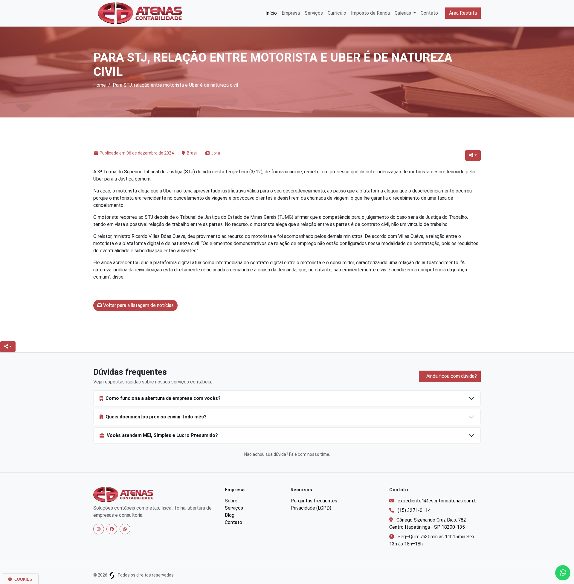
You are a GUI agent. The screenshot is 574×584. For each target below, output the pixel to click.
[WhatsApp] (125, 529)
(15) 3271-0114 (414, 510)
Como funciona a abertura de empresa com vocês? (163, 398)
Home (99, 85)
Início (271, 13)
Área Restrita (463, 13)
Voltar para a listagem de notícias (138, 305)
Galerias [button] (403, 13)
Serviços (314, 13)
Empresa (291, 13)
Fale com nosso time (309, 454)
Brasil (192, 153)
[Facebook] (111, 529)
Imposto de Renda (370, 13)
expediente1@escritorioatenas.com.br (438, 501)
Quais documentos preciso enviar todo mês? (156, 417)
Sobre (231, 501)
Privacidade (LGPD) (311, 508)
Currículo (337, 13)
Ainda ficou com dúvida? (451, 376)
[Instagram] (98, 529)
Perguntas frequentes (314, 501)
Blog (229, 515)
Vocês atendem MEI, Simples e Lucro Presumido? (162, 435)
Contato (429, 13)
